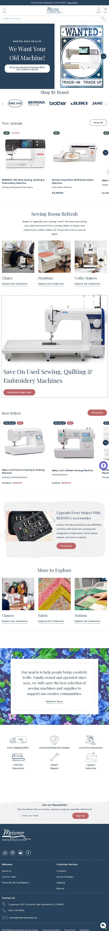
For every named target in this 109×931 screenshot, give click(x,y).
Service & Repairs (65, 876)
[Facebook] (28, 853)
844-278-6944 (16, 910)
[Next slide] (106, 104)
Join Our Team (9, 876)
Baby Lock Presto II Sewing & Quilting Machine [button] (23, 471)
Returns (60, 888)
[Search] (103, 19)
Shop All (98, 122)
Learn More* (72, 2)
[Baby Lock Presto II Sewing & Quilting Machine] (25, 443)
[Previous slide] (2, 104)
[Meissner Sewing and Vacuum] (54, 10)
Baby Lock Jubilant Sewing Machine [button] (72, 470)
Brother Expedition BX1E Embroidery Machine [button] (73, 181)
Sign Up (80, 815)
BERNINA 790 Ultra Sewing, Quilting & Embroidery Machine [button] (23, 181)
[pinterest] (12, 853)
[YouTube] (20, 853)
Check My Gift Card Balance (15, 882)
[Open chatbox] (103, 925)
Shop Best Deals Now (19, 392)
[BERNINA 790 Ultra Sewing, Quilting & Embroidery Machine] (25, 153)
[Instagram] (4, 853)
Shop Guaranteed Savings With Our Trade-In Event (27, 68)
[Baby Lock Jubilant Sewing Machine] (75, 443)
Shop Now (97, 412)
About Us (6, 871)
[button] (5, 10)
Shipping (61, 882)
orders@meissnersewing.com (23, 917)
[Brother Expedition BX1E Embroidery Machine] (75, 153)
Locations (61, 871)
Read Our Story (54, 701)
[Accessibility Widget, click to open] (103, 465)
